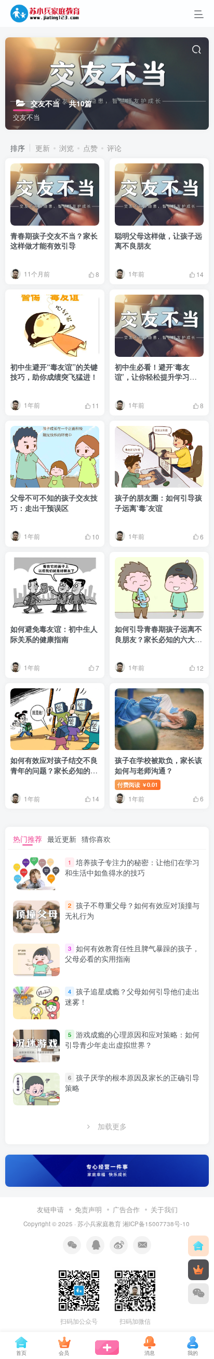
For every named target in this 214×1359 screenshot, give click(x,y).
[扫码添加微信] (198, 1293)
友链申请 (50, 1209)
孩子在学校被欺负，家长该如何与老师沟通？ (158, 765)
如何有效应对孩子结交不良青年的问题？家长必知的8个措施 (54, 770)
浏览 (66, 148)
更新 (42, 148)
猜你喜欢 (96, 839)
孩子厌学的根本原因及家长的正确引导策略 (132, 1082)
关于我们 (164, 1209)
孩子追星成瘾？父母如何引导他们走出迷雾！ (132, 996)
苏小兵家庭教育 (99, 1223)
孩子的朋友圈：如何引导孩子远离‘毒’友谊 (158, 502)
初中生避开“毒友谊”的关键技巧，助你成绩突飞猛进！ (54, 372)
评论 (114, 148)
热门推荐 (27, 839)
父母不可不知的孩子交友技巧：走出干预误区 (54, 502)
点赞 (90, 148)
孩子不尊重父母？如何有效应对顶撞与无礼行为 (132, 910)
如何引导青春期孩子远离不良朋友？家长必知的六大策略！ (158, 638)
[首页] (198, 1246)
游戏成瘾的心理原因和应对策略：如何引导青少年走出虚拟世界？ (132, 1039)
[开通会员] (198, 1269)
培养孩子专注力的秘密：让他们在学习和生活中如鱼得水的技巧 (132, 867)
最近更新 (61, 839)
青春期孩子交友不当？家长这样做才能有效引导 (54, 240)
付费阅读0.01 (137, 784)
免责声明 (88, 1209)
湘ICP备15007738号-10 (156, 1223)
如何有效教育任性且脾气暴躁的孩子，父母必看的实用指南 (132, 953)
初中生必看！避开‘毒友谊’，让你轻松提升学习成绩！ (156, 377)
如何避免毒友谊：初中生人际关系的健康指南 (54, 633)
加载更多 (112, 1126)
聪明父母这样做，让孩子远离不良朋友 (158, 240)
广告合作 (126, 1209)
